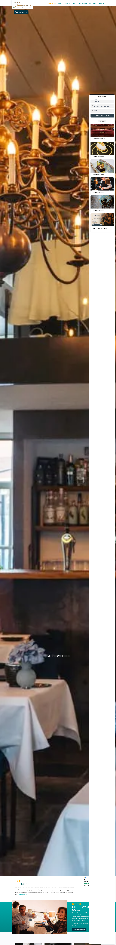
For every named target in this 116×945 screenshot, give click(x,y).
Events (75, 3)
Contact (101, 3)
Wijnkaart (68, 3)
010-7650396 (22, 12)
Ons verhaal (83, 3)
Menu (59, 3)
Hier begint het (51, 3)
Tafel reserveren (79, 929)
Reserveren (92, 3)
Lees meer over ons (22, 894)
